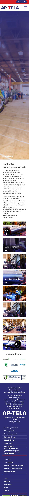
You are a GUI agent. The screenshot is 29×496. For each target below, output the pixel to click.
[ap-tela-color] (10, 7)
